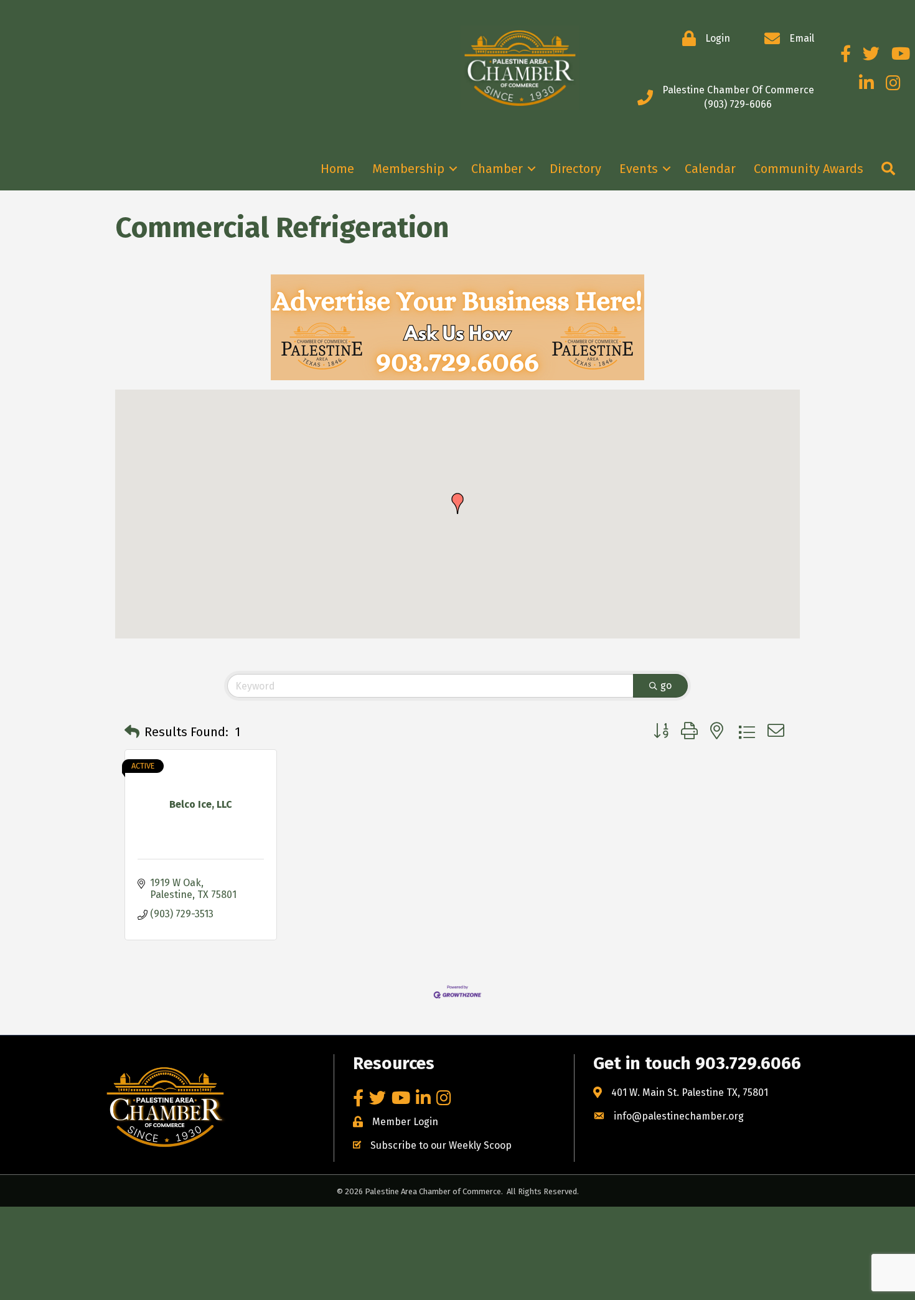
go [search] (666, 685)
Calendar (710, 168)
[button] (457, 503)
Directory (575, 168)
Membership (408, 168)
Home (337, 168)
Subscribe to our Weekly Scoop (441, 1145)
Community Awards (808, 168)
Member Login (405, 1122)
